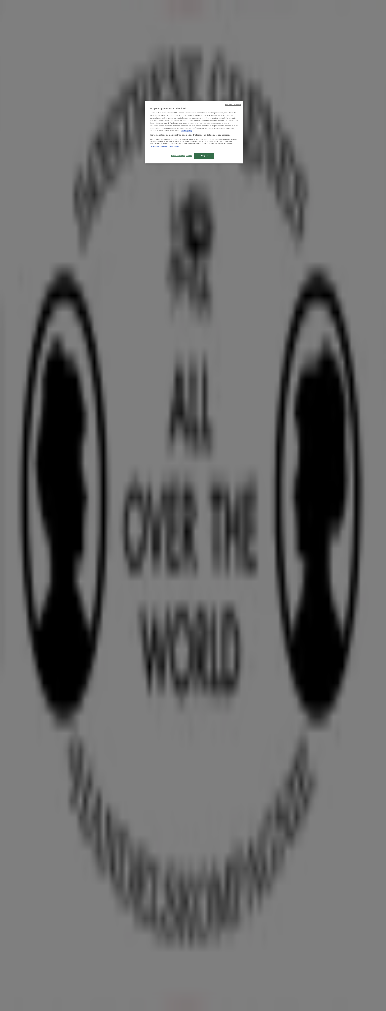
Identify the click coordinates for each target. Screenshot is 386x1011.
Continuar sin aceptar (233, 105)
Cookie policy (186, 131)
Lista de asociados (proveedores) (164, 146)
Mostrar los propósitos (181, 156)
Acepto (204, 156)
